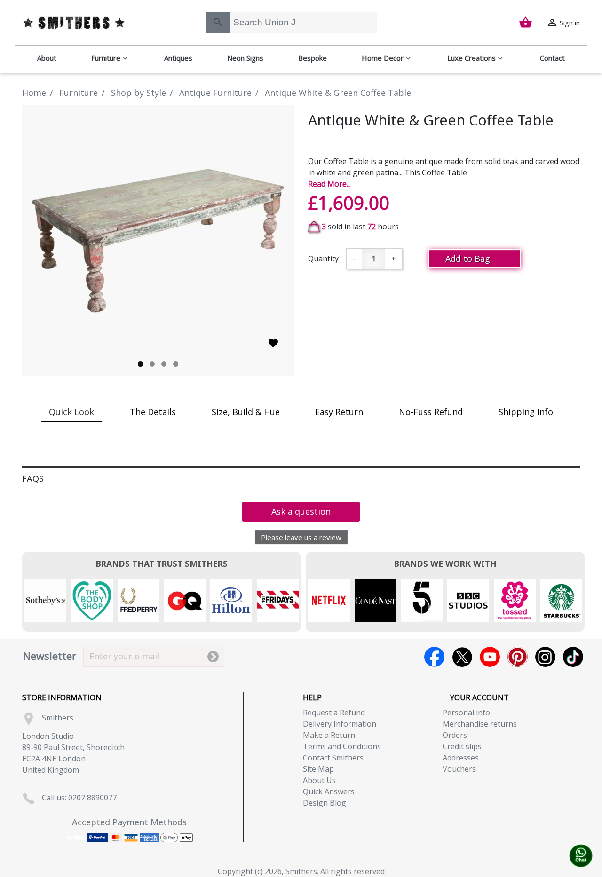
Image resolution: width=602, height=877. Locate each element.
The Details (153, 411)
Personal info (466, 712)
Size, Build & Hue (246, 411)
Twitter (462, 657)
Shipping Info (526, 411)
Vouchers (459, 769)
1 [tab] (140, 364)
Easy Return (339, 411)
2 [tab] (152, 364)
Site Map (318, 769)
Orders (455, 735)
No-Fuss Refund (431, 411)
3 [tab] (164, 364)
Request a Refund (334, 712)
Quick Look (71, 411)
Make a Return (329, 735)
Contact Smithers (333, 757)
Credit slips (462, 746)
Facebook (434, 657)
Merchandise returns (480, 724)
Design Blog (324, 803)
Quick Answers (329, 791)
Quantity (323, 258)
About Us (319, 780)
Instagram (545, 657)
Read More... (329, 184)
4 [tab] (176, 364)
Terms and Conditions (342, 746)
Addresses (461, 757)
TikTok (573, 657)
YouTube (490, 657)
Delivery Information (339, 724)
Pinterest (517, 657)
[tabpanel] (158, 240)
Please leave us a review (301, 537)
